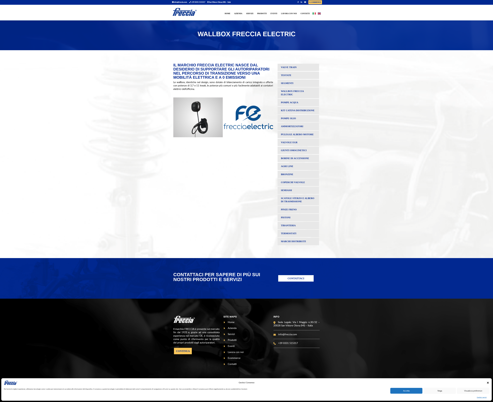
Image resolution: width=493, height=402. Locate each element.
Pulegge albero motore (297, 134)
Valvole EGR (289, 142)
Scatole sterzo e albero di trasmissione (297, 200)
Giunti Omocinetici (294, 150)
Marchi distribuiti (293, 241)
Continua (183, 351)
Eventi (274, 14)
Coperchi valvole (293, 182)
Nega (440, 391)
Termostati (288, 233)
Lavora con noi (289, 14)
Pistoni (285, 217)
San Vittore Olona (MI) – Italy (220, 2)
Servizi (249, 14)
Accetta (406, 391)
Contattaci (296, 278)
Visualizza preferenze (473, 391)
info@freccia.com (180, 2)
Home (227, 14)
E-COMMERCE (315, 2)
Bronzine (287, 174)
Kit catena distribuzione (298, 110)
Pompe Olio (288, 118)
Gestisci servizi (482, 397)
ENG (319, 14)
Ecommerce (234, 358)
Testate (286, 75)
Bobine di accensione (295, 158)
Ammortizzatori (292, 126)
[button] (488, 382)
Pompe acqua (289, 102)
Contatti (305, 14)
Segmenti (287, 83)
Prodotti (262, 14)
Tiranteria (288, 225)
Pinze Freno (289, 209)
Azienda (238, 14)
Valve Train (289, 67)
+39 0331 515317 (198, 2)
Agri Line (287, 166)
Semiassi (286, 190)
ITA (314, 14)
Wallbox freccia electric (292, 93)
